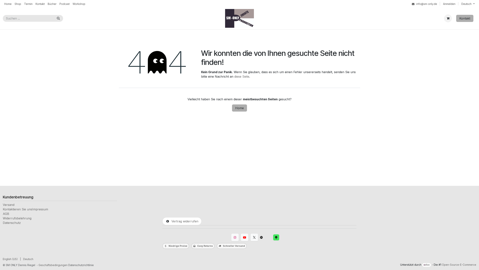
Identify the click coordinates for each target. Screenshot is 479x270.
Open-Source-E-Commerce (459, 264)
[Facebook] (276, 237)
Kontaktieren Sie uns (17, 209)
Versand (8, 205)
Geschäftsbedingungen (53, 265)
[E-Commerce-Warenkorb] (448, 18)
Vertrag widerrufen (184, 221)
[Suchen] (58, 18)
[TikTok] (261, 237)
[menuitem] (8, 3)
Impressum (40, 209)
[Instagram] (235, 237)
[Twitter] (254, 237)
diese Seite (241, 76)
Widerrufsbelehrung (17, 218)
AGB (6, 214)
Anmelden (449, 3)
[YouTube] (244, 237)
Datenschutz (12, 223)
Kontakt (464, 18)
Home (239, 108)
